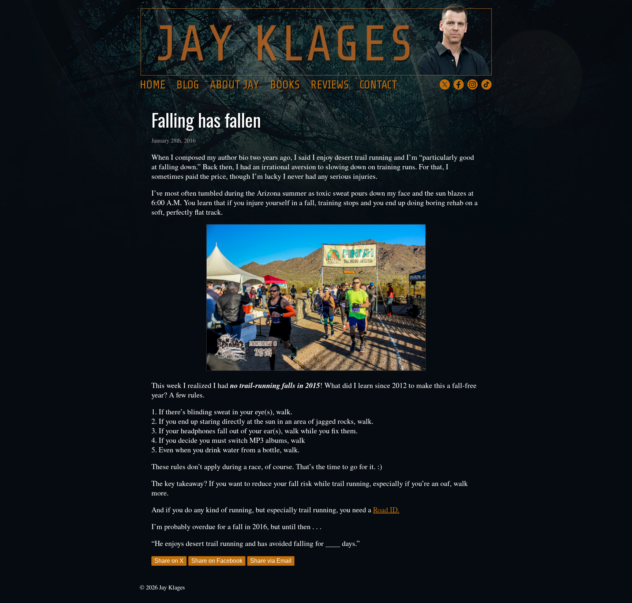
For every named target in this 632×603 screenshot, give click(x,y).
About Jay (234, 84)
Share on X (169, 561)
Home (152, 84)
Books (285, 84)
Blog (187, 84)
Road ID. (386, 510)
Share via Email (270, 561)
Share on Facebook (216, 561)
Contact (378, 84)
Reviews (330, 84)
